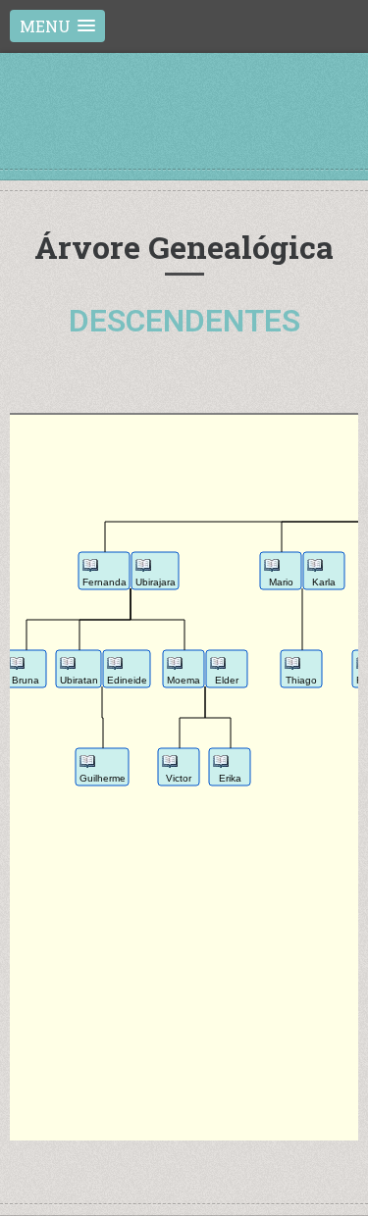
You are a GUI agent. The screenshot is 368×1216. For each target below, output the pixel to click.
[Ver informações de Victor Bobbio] (170, 764)
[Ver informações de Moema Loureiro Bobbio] (175, 666)
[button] (57, 26)
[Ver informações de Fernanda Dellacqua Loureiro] (90, 568)
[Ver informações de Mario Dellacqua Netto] (272, 568)
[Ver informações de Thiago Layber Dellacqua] (292, 666)
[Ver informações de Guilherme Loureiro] (87, 764)
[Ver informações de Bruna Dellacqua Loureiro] (17, 666)
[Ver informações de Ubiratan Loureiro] (68, 666)
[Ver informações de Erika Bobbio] (221, 764)
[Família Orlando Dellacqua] (184, 131)
